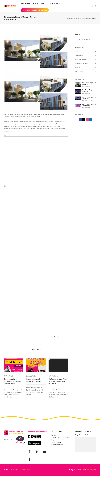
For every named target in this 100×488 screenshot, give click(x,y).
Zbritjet (43, 3)
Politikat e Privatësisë (57, 444)
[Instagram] (29, 452)
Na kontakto (55, 3)
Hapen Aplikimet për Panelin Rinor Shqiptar (33, 380)
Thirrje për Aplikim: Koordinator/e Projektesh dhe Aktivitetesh (12, 381)
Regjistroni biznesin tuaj (58, 440)
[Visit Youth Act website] (19, 440)
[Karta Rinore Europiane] (10, 6)
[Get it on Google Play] (34, 443)
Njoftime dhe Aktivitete (89, 18)
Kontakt (53, 435)
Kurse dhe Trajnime (80, 59)
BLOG (76, 51)
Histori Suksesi (79, 55)
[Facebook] (29, 459)
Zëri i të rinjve (79, 71)
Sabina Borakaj (10, 376)
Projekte (77, 67)
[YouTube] (44, 452)
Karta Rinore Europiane (89, 470)
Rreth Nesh (25, 3)
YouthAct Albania (25, 470)
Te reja (35, 3)
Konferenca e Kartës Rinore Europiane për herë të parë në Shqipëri (58, 381)
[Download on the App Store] (34, 436)
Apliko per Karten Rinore (36, 10)
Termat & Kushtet (56, 442)
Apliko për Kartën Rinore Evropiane (60, 437)
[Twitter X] (37, 452)
